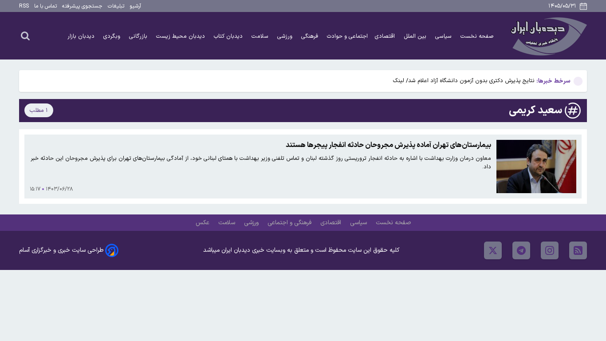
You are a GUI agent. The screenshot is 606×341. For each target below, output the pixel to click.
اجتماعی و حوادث (347, 36)
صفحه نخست (477, 36)
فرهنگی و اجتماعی (290, 222)
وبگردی (112, 36)
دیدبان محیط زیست (181, 36)
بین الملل (416, 36)
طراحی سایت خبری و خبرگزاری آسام (61, 250)
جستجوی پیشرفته (82, 6)
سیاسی (444, 36)
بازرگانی (139, 36)
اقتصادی (386, 36)
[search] (25, 35)
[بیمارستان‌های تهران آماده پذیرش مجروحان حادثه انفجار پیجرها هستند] (536, 166)
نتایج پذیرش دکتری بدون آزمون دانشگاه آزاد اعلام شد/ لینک (464, 80)
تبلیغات (116, 6)
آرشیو (135, 6)
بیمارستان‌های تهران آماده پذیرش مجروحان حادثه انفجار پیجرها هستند (388, 145)
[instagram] (550, 250)
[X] (493, 250)
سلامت (261, 36)
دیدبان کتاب (229, 36)
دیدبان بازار (81, 36)
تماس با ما (45, 6)
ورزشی (285, 36)
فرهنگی (310, 36)
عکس (203, 222)
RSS (24, 6)
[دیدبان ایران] (547, 36)
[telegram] (521, 250)
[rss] (578, 250)
